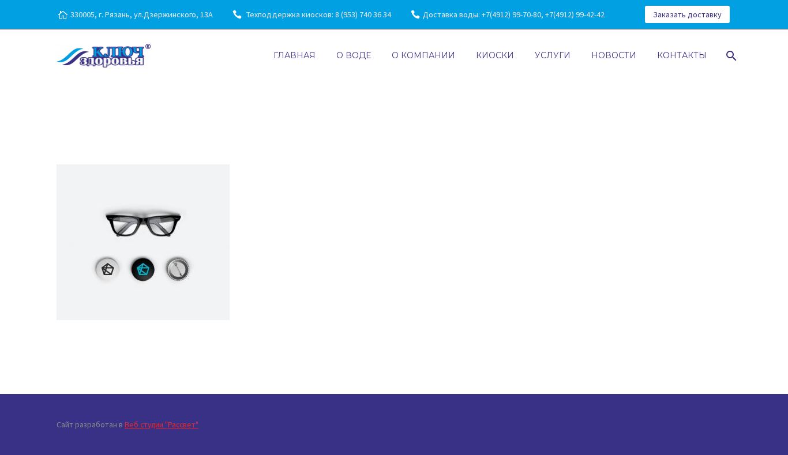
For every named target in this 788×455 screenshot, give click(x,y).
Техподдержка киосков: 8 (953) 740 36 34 (318, 14)
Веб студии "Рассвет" (161, 425)
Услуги (553, 55)
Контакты (682, 55)
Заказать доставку (687, 14)
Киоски (495, 55)
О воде (353, 55)
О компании (423, 55)
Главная (294, 55)
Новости (613, 55)
